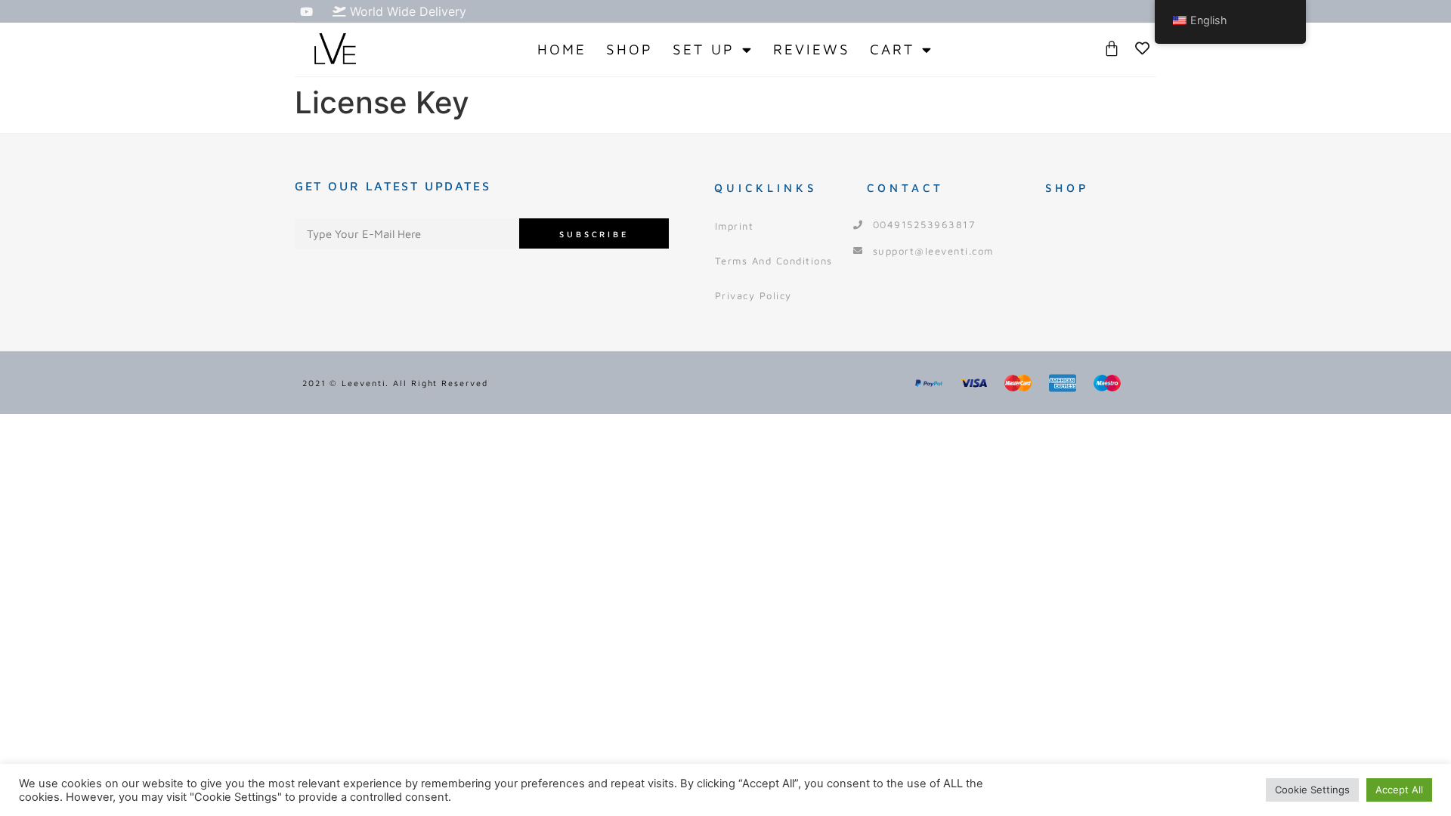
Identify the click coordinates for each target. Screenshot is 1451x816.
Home (561, 49)
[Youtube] (306, 11)
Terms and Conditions (774, 261)
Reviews (811, 49)
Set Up (704, 49)
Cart (892, 49)
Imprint (734, 226)
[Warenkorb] (1111, 48)
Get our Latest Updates (392, 186)
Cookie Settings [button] (1312, 790)
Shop (629, 49)
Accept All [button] (1399, 790)
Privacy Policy (753, 295)
